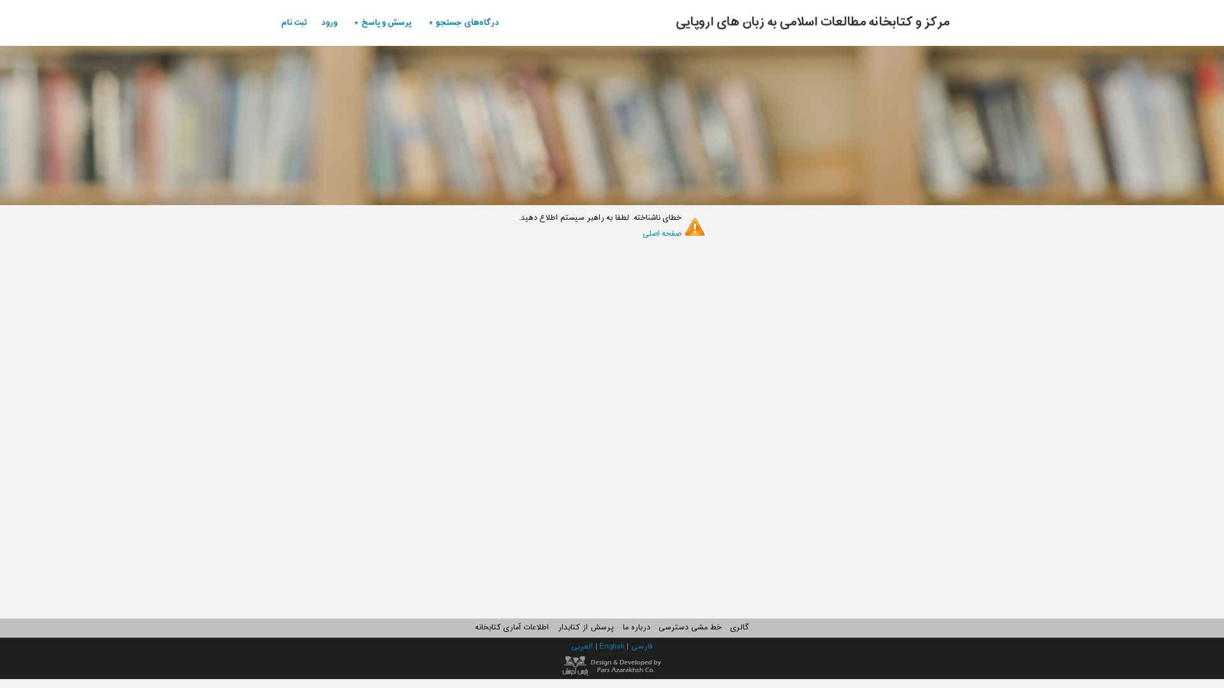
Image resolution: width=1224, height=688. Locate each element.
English (613, 646)
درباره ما (636, 627)
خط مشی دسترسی (690, 627)
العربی (583, 646)
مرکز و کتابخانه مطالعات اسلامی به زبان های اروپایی (813, 22)
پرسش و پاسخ (386, 23)
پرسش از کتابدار (586, 627)
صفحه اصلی (662, 233)
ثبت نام (294, 23)
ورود (329, 23)
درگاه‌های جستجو (467, 23)
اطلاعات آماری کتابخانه (512, 627)
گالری (739, 627)
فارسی (642, 646)
